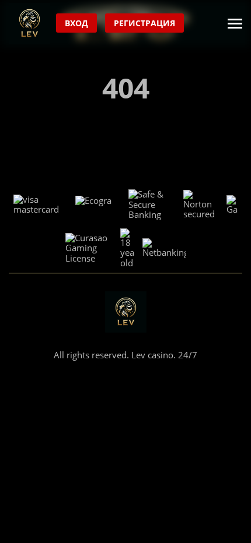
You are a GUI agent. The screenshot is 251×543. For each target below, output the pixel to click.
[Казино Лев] (29, 23)
